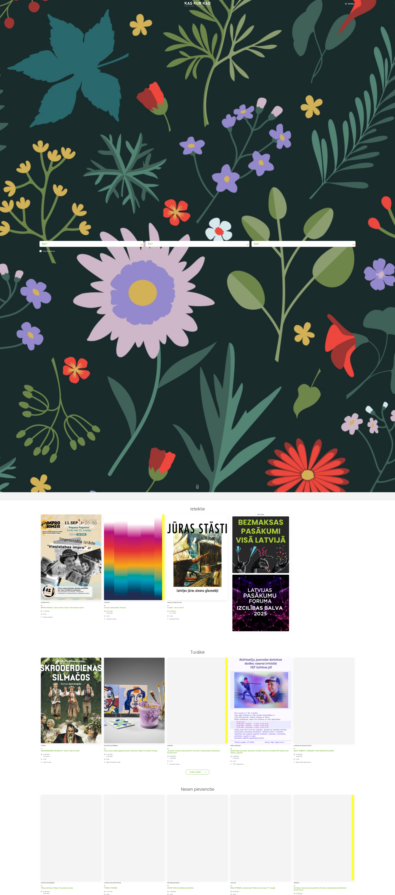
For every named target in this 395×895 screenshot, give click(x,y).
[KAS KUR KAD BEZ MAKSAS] (260, 544)
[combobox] (91, 244)
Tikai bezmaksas (48, 251)
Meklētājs (350, 4)
